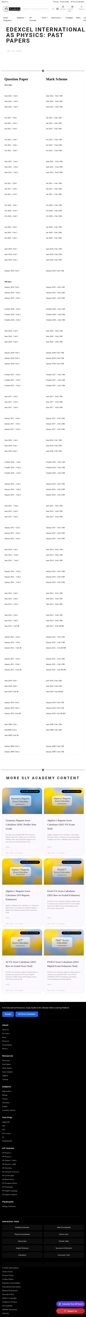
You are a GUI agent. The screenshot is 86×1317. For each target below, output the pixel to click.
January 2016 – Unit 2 (12, 489)
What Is (5, 1049)
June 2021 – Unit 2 (11, 167)
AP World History (8, 1179)
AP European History (9, 1183)
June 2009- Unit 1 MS (54, 724)
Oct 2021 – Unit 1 (10, 140)
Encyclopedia (7, 1045)
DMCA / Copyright (9, 1298)
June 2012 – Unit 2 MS (54, 620)
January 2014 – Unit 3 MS (55, 582)
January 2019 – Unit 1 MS (55, 287)
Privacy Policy (8, 1275)
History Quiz (22, 1241)
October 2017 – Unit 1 (12, 375)
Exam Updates (7, 1072)
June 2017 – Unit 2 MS (54, 402)
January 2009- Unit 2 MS (55, 752)
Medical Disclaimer (9, 1291)
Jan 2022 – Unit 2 (10, 123)
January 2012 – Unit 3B (13, 648)
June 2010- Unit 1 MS (54, 681)
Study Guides (64, 2)
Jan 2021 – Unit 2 (10, 189)
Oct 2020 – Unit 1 (10, 205)
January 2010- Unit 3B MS (55, 713)
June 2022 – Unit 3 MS (54, 107)
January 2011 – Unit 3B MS (56, 670)
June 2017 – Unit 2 (11, 402)
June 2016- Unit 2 (10, 446)
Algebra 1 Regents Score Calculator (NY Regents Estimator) (18, 895)
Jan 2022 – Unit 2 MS (54, 123)
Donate (8, 1014)
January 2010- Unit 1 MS (55, 702)
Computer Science (8, 1110)
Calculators (22, 1255)
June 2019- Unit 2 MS (54, 254)
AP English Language (9, 1191)
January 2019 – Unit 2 (12, 293)
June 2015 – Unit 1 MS (54, 506)
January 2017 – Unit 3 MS (55, 429)
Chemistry (5, 1103)
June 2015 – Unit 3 (11, 517)
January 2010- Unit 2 (11, 708)
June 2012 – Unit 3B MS (55, 626)
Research (5, 1041)
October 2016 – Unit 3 (12, 473)
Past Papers (6, 1064)
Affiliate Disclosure (9, 1310)
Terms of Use (7, 1272)
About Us (5, 2)
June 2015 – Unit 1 (11, 506)
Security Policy (8, 1294)
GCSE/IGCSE (7, 1141)
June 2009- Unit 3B (11, 735)
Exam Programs (7, 19)
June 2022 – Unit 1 (11, 96)
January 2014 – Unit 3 (12, 582)
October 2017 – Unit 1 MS (55, 375)
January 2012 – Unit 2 (12, 642)
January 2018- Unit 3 (11, 364)
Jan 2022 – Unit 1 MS (54, 118)
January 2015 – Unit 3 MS (55, 538)
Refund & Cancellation (11, 1283)
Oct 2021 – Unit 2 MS (54, 145)
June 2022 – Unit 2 (11, 101)
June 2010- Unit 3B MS (54, 692)
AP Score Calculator (77, 2)
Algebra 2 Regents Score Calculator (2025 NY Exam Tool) (61, 824)
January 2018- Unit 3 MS (55, 364)
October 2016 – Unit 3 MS (55, 473)
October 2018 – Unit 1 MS (55, 309)
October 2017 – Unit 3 (12, 385)
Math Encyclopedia (64, 1227)
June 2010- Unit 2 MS (54, 686)
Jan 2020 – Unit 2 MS (54, 232)
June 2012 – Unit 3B (11, 626)
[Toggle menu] (57, 9)
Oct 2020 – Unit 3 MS (54, 216)
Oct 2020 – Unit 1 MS (54, 205)
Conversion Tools (64, 1255)
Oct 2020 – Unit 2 (10, 211)
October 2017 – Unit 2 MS (55, 380)
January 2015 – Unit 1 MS (55, 528)
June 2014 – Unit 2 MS (54, 555)
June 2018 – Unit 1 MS (54, 331)
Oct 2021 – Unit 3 (10, 150)
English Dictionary (22, 1248)
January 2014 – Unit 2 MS (55, 577)
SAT (3, 1126)
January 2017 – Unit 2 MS (55, 424)
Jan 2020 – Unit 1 (10, 227)
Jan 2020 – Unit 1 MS (54, 227)
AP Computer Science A (10, 1172)
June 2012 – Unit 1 (11, 615)
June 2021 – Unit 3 (11, 172)
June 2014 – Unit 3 (11, 560)
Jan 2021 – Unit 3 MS (54, 194)
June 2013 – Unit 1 (11, 593)
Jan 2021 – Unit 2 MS (54, 189)
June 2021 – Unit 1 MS (54, 161)
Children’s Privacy (9, 1302)
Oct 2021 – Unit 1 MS (54, 140)
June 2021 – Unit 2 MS (54, 167)
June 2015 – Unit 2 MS (54, 511)
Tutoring (55, 2)
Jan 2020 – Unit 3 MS (54, 238)
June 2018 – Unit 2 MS (54, 336)
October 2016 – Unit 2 (12, 467)
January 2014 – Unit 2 (12, 577)
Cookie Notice (8, 1279)
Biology (4, 1095)
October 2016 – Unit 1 (12, 462)
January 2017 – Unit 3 (12, 429)
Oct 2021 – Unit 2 (10, 145)
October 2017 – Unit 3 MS (55, 385)
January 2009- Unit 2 (11, 752)
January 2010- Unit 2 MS (55, 708)
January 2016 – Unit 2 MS (55, 489)
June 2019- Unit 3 (10, 260)
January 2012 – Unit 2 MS (55, 642)
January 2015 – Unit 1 (12, 528)
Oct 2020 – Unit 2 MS (54, 211)
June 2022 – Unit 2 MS (54, 101)
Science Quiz (63, 1234)
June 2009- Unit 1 (10, 724)
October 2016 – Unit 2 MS (56, 467)
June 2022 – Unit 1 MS (54, 96)
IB (3, 1137)
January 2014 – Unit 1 (12, 571)
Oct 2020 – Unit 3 (10, 216)
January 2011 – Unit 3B (12, 670)
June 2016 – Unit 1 (11, 440)
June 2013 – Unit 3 (11, 604)
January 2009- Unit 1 (11, 746)
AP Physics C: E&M (9, 1164)
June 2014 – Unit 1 (11, 549)
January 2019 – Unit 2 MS (55, 293)
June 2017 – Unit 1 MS (54, 396)
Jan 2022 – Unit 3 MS (54, 129)
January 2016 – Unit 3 (12, 495)
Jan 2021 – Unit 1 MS (54, 183)
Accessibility (7, 1306)
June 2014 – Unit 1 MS (54, 549)
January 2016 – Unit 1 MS (55, 484)
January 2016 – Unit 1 (12, 484)
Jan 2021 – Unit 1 (10, 183)
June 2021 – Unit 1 (11, 161)
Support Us (72, 1311)
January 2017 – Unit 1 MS (55, 418)
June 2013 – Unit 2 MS (54, 599)
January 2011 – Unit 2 (12, 664)
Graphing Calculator (22, 1227)
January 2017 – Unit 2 (12, 424)
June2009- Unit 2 (10, 730)
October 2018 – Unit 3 (12, 320)
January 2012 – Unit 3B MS (56, 648)
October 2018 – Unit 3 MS (55, 320)
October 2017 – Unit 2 (12, 380)
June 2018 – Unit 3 (11, 342)
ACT (3, 1130)
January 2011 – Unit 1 (12, 659)
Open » (8, 847)
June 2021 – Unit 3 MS (54, 172)
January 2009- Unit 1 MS (55, 746)
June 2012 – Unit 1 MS (54, 615)
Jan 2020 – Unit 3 (10, 238)
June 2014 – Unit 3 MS (54, 560)
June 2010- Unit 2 (10, 686)
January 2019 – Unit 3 (12, 298)
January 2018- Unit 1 (11, 353)
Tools (44, 18)
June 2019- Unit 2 (10, 254)
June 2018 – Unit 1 (11, 331)
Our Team (5, 1033)
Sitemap (5, 1313)
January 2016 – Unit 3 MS (55, 495)
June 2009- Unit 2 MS (54, 730)
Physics (5, 1099)
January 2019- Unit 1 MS (55, 271)
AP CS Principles (8, 1175)
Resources (56, 18)
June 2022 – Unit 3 (11, 107)
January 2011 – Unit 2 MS (55, 664)
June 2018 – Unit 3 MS (54, 342)
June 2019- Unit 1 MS (54, 249)
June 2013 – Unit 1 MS (54, 593)
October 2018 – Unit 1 (12, 309)
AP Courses (32, 19)
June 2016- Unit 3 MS (54, 451)
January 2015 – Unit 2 (12, 533)
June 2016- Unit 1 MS (54, 440)
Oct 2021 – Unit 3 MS (54, 150)
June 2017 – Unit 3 (11, 407)
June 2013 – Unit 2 (11, 599)
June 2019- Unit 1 (10, 249)
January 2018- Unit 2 (11, 358)
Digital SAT (6, 1122)
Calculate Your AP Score (72, 1304)
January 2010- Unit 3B (12, 713)
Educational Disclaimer (11, 1287)
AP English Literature (9, 1194)
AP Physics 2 (6, 1157)
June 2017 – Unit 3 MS (54, 407)
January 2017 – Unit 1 (12, 418)
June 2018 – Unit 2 (11, 336)
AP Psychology (7, 1187)
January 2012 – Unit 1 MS (55, 637)
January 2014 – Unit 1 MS (55, 571)
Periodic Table (64, 1241)
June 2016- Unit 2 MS (54, 446)
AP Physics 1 (6, 1153)
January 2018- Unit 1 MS (55, 353)
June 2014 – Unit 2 (11, 555)
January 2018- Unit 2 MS (55, 358)
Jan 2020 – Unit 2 (10, 232)
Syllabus (5, 1076)
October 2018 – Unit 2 (12, 314)
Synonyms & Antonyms (64, 1248)
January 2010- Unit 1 (11, 702)
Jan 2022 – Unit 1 (10, 118)
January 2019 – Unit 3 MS (55, 298)
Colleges (69, 18)
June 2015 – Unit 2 (11, 511)
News (78, 18)
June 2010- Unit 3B (11, 692)
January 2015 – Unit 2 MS (55, 533)
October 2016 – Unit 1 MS (55, 462)
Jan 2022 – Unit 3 (10, 129)
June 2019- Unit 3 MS (54, 260)
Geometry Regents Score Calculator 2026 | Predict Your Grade (21, 824)
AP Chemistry (7, 1168)
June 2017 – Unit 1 (11, 396)
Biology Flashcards (9, 1206)
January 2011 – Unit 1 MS (55, 659)
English (4, 1106)
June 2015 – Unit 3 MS (54, 517)
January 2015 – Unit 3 (12, 538)
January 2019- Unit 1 (11, 271)
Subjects (20, 18)
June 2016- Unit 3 (10, 451)
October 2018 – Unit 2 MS (55, 314)
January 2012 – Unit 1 (12, 637)
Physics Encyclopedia (22, 1234)
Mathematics (6, 1091)
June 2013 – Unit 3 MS (54, 604)
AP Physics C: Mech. (9, 1160)
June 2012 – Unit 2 (11, 620)
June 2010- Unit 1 (10, 681)
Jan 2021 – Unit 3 (10, 194)
